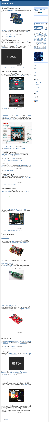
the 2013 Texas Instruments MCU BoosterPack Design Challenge (16, 340)
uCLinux (18, 210)
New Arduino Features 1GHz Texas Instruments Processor (12, 113)
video (20, 242)
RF (21, 242)
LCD (17, 242)
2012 (36, 93)
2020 (36, 69)
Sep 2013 (37, 87)
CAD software (44, 42)
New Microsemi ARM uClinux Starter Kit (8, 188)
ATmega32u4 (13, 119)
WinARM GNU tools (28, 309)
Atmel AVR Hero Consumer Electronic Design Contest (11, 71)
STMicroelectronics (19, 45)
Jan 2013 (37, 91)
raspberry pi (20, 160)
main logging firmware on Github (25, 308)
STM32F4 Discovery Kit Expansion (7, 174)
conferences (43, 32)
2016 (36, 75)
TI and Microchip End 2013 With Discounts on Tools (10, 8)
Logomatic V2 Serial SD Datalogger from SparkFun (8, 305)
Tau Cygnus (7, 381)
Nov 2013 (37, 84)
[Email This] (17, 34)
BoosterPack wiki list (5, 343)
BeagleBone (40, 34)
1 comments (13, 146)
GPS (29, 242)
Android (5, 334)
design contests (10, 67)
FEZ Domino (3, 260)
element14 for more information (26, 177)
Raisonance (3, 47)
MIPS (42, 48)
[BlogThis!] (18, 34)
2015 (36, 76)
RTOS (17, 184)
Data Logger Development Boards (7, 234)
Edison (46, 47)
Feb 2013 (37, 90)
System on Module (40, 46)
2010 (36, 96)
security (45, 39)
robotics (41, 39)
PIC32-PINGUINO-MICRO (5, 238)
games (35, 39)
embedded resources (43, 38)
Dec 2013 (37, 80)
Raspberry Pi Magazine (5, 164)
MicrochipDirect (10, 10)
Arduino (17, 115)
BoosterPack (5, 348)
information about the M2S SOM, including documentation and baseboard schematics (16, 209)
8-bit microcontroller (39, 40)
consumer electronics (9, 414)
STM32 (41, 43)
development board (15, 67)
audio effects (45, 35)
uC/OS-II (12, 354)
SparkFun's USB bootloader (6, 309)
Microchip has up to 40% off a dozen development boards (9, 9)
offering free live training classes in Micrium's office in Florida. (19, 372)
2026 (36, 64)
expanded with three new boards (26, 175)
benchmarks (44, 43)
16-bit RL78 (14, 353)
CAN (43, 47)
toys (34, 40)
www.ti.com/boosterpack (23, 343)
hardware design (38, 26)
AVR (37, 47)
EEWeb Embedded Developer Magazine (8, 152)
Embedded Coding (7, 3)
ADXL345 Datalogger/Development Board (7, 263)
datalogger (12, 334)
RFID (23, 242)
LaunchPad (14, 348)
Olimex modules (13, 241)
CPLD (35, 43)
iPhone (18, 414)
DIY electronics (14, 148)
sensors (15, 242)
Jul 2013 (37, 88)
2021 (36, 68)
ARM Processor (6, 36)
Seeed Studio (18, 342)
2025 (36, 65)
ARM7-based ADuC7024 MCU (8, 265)
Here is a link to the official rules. (17, 75)
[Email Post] (16, 34)
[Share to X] (19, 34)
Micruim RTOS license (27, 353)
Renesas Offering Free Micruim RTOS (8, 352)
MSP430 (45, 48)
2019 (36, 71)
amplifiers (45, 46)
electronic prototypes (38, 28)
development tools (10, 36)
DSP (14, 230)
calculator (35, 44)
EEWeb (2, 153)
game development (27, 67)
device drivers (36, 42)
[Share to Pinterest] (21, 34)
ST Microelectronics (27, 41)
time (27, 242)
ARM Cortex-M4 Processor (15, 175)
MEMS (39, 48)
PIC (14, 36)
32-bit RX (10, 353)
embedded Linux (18, 148)
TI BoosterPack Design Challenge (7, 338)
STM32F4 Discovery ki (7, 175)
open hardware (36, 32)
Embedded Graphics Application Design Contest (10, 40)
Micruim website (5, 371)
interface (10, 242)
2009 (36, 97)
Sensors (41, 35)
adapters (13, 242)
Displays (38, 38)
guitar (38, 39)
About (45, 44)
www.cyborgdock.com (26, 384)
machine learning (36, 35)
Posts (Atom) (7, 419)
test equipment (45, 33)
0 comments (13, 34)
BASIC (41, 47)
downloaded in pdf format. (17, 154)
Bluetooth (45, 40)
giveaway (39, 44)
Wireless (24, 148)
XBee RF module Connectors (10, 118)
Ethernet (15, 184)
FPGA (21, 230)
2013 (36, 79)
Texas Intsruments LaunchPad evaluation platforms (11, 341)
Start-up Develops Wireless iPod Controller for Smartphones (12, 379)
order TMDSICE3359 (7, 30)
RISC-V (36, 46)
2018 (36, 72)
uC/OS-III (15, 354)
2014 (36, 78)
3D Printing (40, 42)
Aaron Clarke (6, 34)
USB (22, 148)
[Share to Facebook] (20, 34)
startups (43, 44)
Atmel (39, 47)
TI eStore (28, 31)
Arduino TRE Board (5, 115)
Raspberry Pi (20, 165)
